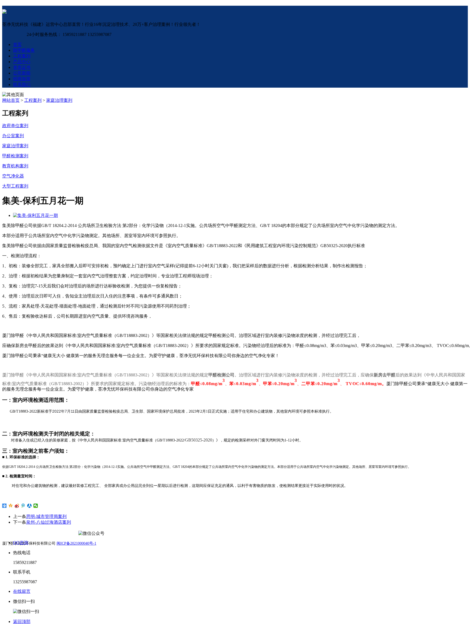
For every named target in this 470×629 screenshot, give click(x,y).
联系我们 (21, 84)
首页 (17, 44)
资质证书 (21, 67)
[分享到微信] (35, 506)
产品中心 (21, 61)
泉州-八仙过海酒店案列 (48, 522)
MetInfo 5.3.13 (39, 572)
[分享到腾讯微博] (23, 506)
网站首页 (11, 100)
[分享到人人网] (29, 506)
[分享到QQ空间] (10, 506)
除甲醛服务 (24, 50)
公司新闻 (21, 73)
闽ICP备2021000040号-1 (76, 543)
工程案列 (21, 56)
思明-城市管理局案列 (46, 516)
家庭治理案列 (59, 100)
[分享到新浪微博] (17, 506)
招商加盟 (21, 78)
